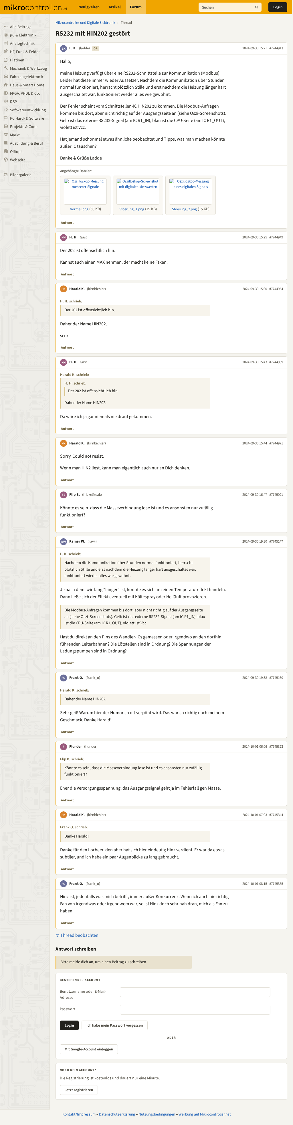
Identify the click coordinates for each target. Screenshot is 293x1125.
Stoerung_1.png (131, 209)
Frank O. (76, 677)
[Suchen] (256, 7)
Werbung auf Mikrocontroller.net (205, 1114)
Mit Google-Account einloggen (89, 1049)
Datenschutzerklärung (117, 1114)
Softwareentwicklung (28, 110)
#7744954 (276, 289)
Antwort (67, 222)
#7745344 (276, 814)
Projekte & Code (23, 127)
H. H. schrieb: (71, 301)
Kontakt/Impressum (79, 1114)
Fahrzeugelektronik (26, 77)
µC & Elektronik (23, 35)
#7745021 (276, 494)
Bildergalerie (20, 175)
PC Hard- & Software (27, 118)
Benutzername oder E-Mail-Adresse (83, 994)
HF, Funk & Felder (25, 52)
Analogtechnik (22, 43)
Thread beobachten (79, 935)
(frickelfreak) (92, 494)
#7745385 (276, 883)
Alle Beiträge (20, 27)
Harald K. (77, 289)
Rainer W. (77, 541)
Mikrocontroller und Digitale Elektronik (85, 22)
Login (277, 7)
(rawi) (92, 541)
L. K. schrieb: (70, 554)
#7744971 (276, 443)
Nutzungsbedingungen (156, 1114)
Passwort (67, 1009)
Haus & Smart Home (27, 85)
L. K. (73, 48)
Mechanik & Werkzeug (28, 68)
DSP (13, 102)
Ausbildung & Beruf (26, 143)
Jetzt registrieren (79, 1090)
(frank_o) (93, 677)
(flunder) (91, 746)
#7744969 (276, 362)
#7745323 (276, 746)
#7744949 (276, 237)
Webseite (17, 160)
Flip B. (74, 494)
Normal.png (79, 209)
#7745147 (276, 541)
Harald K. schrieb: (74, 374)
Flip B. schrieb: (72, 759)
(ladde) (84, 48)
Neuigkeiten (89, 7)
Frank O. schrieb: (74, 827)
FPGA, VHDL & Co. (25, 93)
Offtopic (16, 152)
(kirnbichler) (96, 289)
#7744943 (276, 48)
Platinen (17, 60)
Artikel (115, 7)
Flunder (75, 746)
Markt (15, 135)
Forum (136, 7)
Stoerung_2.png (184, 209)
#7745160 (276, 677)
